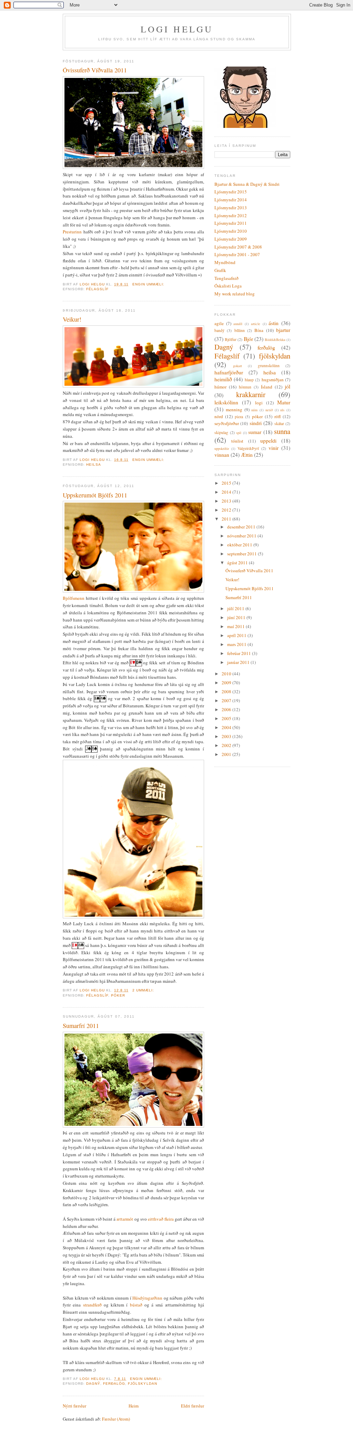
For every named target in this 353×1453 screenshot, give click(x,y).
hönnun (245, 387)
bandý (219, 330)
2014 (227, 492)
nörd (218, 416)
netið (269, 409)
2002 (227, 745)
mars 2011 (237, 644)
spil (238, 432)
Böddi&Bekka (275, 339)
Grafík (220, 270)
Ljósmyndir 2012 (230, 215)
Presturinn (72, 232)
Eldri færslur (192, 1406)
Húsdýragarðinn (147, 1298)
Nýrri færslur (74, 1406)
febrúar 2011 (239, 653)
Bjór (248, 338)
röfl (277, 416)
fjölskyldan (142, 1383)
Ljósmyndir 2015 (230, 192)
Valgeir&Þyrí (248, 448)
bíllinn (239, 330)
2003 (227, 736)
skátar (279, 423)
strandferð (92, 1305)
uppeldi (268, 440)
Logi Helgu (177, 29)
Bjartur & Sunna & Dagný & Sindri (247, 184)
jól (287, 386)
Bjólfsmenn (73, 598)
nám (254, 409)
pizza (239, 416)
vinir (274, 447)
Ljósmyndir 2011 (230, 223)
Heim (134, 1406)
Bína (258, 330)
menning (234, 409)
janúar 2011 (239, 662)
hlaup (249, 379)
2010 (227, 673)
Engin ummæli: (149, 284)
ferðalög (114, 1383)
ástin (274, 323)
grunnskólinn (269, 365)
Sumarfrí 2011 (81, 1025)
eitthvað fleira (161, 1219)
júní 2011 (236, 617)
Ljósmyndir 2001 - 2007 (237, 254)
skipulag (221, 432)
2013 (227, 501)
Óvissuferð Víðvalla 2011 (95, 70)
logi (259, 403)
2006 (227, 709)
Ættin (247, 454)
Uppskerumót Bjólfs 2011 (95, 495)
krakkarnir (250, 394)
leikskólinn (226, 402)
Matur (283, 402)
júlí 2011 (236, 608)
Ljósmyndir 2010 (230, 231)
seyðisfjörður (226, 423)
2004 (227, 727)
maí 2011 (236, 626)
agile (219, 323)
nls (282, 409)
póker (118, 995)
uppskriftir (221, 448)
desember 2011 (241, 527)
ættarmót (125, 1219)
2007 (227, 700)
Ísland (266, 387)
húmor (220, 387)
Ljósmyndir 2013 (230, 207)
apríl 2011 (237, 635)
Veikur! (72, 319)
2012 (227, 510)
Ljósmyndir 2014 (230, 199)
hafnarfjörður (228, 372)
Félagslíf (97, 289)
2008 (227, 691)
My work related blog (234, 294)
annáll (237, 323)
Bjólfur (230, 339)
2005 (227, 718)
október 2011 (240, 545)
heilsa (93, 464)
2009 (227, 682)
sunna (282, 431)
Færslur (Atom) (116, 1419)
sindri (256, 423)
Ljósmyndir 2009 (230, 239)
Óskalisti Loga (228, 286)
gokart (237, 365)
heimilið (223, 379)
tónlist (237, 441)
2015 (227, 483)
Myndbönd (224, 262)
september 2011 (242, 554)
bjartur (283, 329)
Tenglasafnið (226, 278)
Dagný (93, 1383)
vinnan (221, 454)
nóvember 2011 (242, 536)
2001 (227, 754)
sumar (254, 431)
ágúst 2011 (238, 562)
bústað (136, 1305)
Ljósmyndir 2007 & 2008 (238, 247)
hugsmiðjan (273, 379)
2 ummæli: (143, 990)
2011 (227, 519)
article (255, 323)
